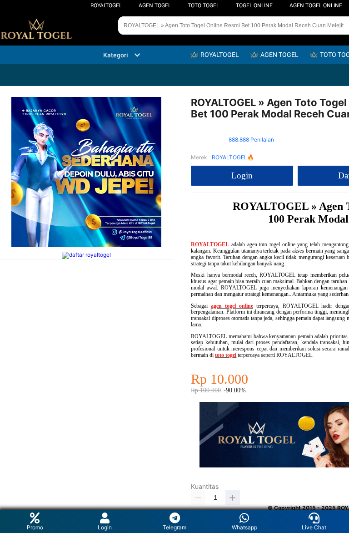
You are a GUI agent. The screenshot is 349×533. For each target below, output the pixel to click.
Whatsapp (244, 527)
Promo (35, 527)
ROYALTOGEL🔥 (233, 157)
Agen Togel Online (315, 5)
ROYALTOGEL (106, 5)
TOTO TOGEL (203, 5)
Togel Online (254, 5)
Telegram (174, 527)
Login (105, 527)
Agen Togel (155, 5)
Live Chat (314, 527)
